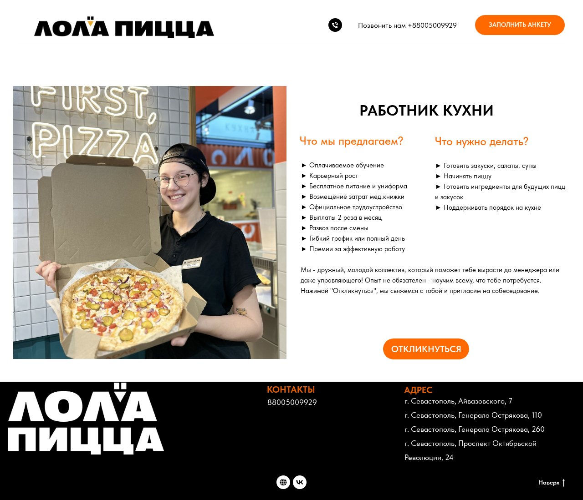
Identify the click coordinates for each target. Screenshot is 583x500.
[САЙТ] (283, 482)
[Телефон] (335, 25)
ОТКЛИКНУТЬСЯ (426, 348)
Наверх (548, 482)
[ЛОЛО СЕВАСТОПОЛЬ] (300, 482)
